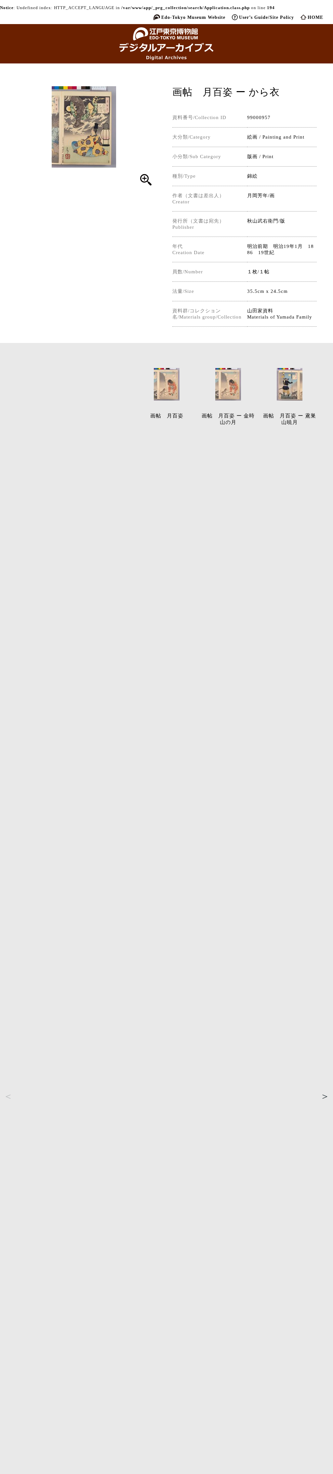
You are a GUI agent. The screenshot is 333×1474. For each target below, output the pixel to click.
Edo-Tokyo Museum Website (193, 17)
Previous (8, 1096)
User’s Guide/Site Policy (266, 17)
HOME (315, 17)
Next (325, 1096)
